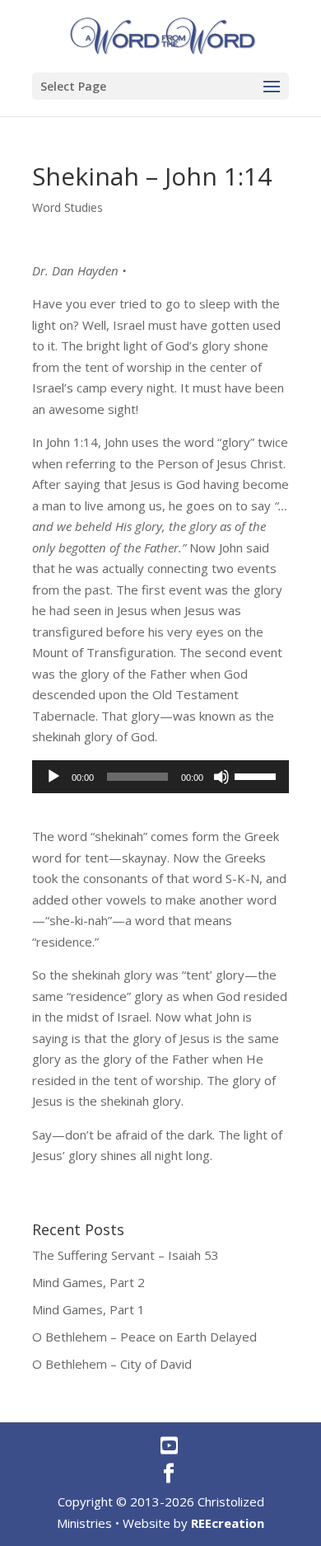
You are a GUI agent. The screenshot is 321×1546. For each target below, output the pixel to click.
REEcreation (227, 1523)
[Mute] (221, 776)
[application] (160, 776)
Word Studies (67, 207)
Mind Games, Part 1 (88, 1309)
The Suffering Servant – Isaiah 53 (125, 1255)
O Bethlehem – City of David (112, 1364)
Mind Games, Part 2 (88, 1282)
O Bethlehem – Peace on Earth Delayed (144, 1336)
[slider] (258, 775)
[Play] (53, 776)
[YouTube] (169, 1445)
